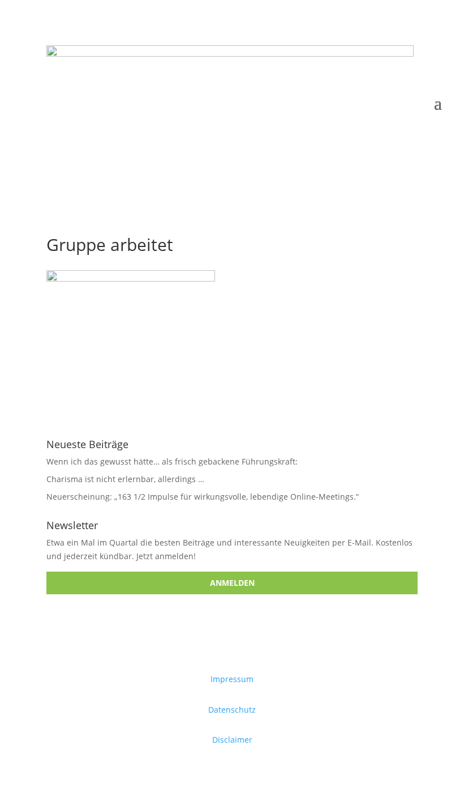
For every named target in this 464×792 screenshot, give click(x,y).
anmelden (232, 582)
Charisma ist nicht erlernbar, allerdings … (125, 479)
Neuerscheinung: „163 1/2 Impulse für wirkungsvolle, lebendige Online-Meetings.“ (202, 496)
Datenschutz (232, 709)
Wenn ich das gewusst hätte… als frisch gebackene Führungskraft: (172, 461)
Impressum (232, 679)
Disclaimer (232, 739)
